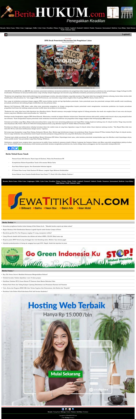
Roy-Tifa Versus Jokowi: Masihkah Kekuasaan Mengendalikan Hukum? (25, 274)
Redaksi (68, 412)
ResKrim (114, 28)
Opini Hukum (131, 28)
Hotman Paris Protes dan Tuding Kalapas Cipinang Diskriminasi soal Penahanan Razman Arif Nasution (35, 284)
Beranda (2, 28)
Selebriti (86, 28)
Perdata (61, 28)
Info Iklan (79, 412)
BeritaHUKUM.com (72, 415)
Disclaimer (85, 412)
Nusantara (98, 28)
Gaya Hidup (122, 28)
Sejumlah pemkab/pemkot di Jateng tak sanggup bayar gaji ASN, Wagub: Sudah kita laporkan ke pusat (35, 243)
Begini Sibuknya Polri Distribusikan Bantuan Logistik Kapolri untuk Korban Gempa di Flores (32, 229)
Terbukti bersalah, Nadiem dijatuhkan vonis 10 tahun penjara (22, 278)
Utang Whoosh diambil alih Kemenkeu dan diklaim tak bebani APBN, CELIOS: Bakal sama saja (33, 236)
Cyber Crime (42, 28)
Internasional (107, 28)
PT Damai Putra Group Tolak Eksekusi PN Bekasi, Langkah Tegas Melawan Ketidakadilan (40, 170)
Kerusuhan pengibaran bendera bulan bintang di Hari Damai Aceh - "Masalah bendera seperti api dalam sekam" (37, 226)
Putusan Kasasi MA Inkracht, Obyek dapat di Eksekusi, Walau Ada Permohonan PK (38, 158)
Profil (62, 30)
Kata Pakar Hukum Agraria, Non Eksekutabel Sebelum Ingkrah (31, 166)
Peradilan (50, 28)
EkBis (35, 28)
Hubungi (63, 412)
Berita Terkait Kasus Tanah (17, 154)
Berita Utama (11, 28)
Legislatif (73, 28)
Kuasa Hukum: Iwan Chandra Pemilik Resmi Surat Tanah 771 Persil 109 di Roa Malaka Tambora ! (42, 174)
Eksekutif (80, 28)
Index (73, 30)
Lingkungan (28, 28)
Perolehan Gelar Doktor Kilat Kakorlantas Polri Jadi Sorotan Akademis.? (25, 291)
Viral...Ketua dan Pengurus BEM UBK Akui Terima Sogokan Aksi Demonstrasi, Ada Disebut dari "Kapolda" (36, 288)
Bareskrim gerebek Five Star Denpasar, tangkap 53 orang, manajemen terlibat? (27, 233)
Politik (67, 28)
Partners (73, 412)
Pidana (56, 28)
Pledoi (69, 181)
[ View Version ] (68, 417)
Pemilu (92, 28)
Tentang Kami (56, 412)
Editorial (68, 30)
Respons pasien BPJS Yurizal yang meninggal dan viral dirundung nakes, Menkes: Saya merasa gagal (34, 240)
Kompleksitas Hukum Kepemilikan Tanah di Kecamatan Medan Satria (34, 162)
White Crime (20, 28)
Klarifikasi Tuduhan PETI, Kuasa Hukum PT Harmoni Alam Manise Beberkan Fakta (29, 281)
